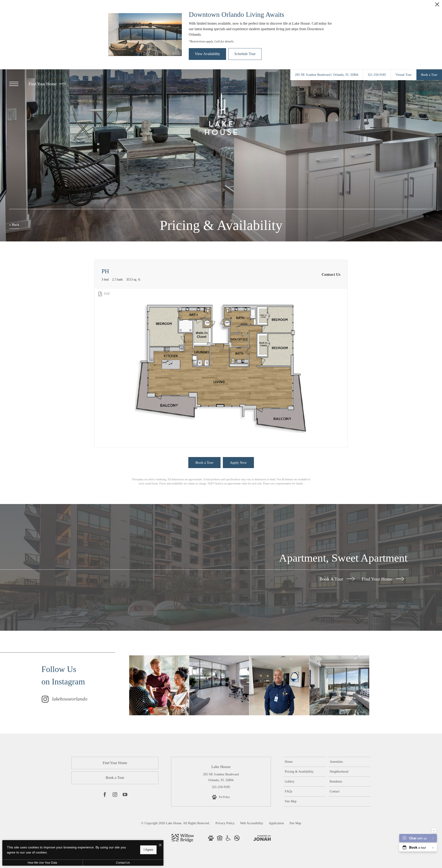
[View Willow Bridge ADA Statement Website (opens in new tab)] (228, 840)
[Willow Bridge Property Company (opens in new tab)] (182, 841)
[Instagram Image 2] (219, 685)
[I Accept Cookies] (160, 845)
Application (276, 823)
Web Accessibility (251, 823)
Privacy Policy (225, 823)
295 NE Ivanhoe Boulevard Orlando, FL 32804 (221, 777)
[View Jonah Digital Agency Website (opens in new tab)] (262, 839)
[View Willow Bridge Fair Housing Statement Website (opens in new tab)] (220, 840)
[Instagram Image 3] (279, 685)
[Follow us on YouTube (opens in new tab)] (125, 795)
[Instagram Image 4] (339, 685)
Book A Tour (332, 578)
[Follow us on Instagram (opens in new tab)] (115, 795)
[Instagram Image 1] (159, 685)
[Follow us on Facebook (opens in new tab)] (104, 795)
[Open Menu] (13, 84)
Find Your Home (43, 84)
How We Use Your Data (42, 862)
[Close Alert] (437, 5)
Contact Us (123, 862)
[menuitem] (305, 762)
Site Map (295, 823)
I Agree (148, 849)
